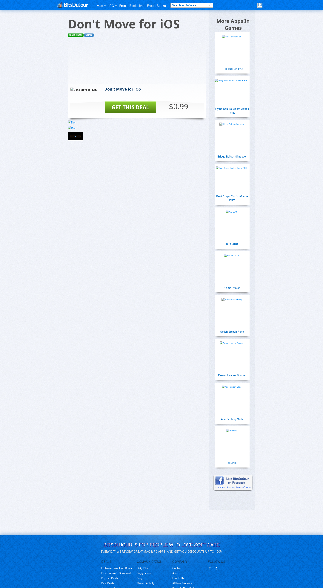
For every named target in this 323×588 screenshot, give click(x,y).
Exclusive (136, 5)
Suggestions (144, 573)
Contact (177, 568)
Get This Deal (130, 107)
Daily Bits (142, 568)
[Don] (75, 122)
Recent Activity (145, 583)
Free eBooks (156, 5)
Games (88, 34)
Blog (139, 578)
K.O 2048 (232, 244)
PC (111, 5)
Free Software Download (116, 573)
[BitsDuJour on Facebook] (211, 568)
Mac (100, 5)
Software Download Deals (116, 568)
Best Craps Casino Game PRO (232, 198)
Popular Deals (109, 578)
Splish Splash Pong (232, 331)
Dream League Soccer (232, 375)
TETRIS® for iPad (232, 69)
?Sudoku (232, 463)
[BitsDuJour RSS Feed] (217, 568)
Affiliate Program (182, 583)
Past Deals (107, 583)
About (175, 573)
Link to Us (178, 578)
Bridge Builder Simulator (232, 156)
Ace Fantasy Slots (232, 419)
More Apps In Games (233, 24)
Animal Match (232, 288)
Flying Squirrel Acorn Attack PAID (232, 110)
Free (122, 5)
